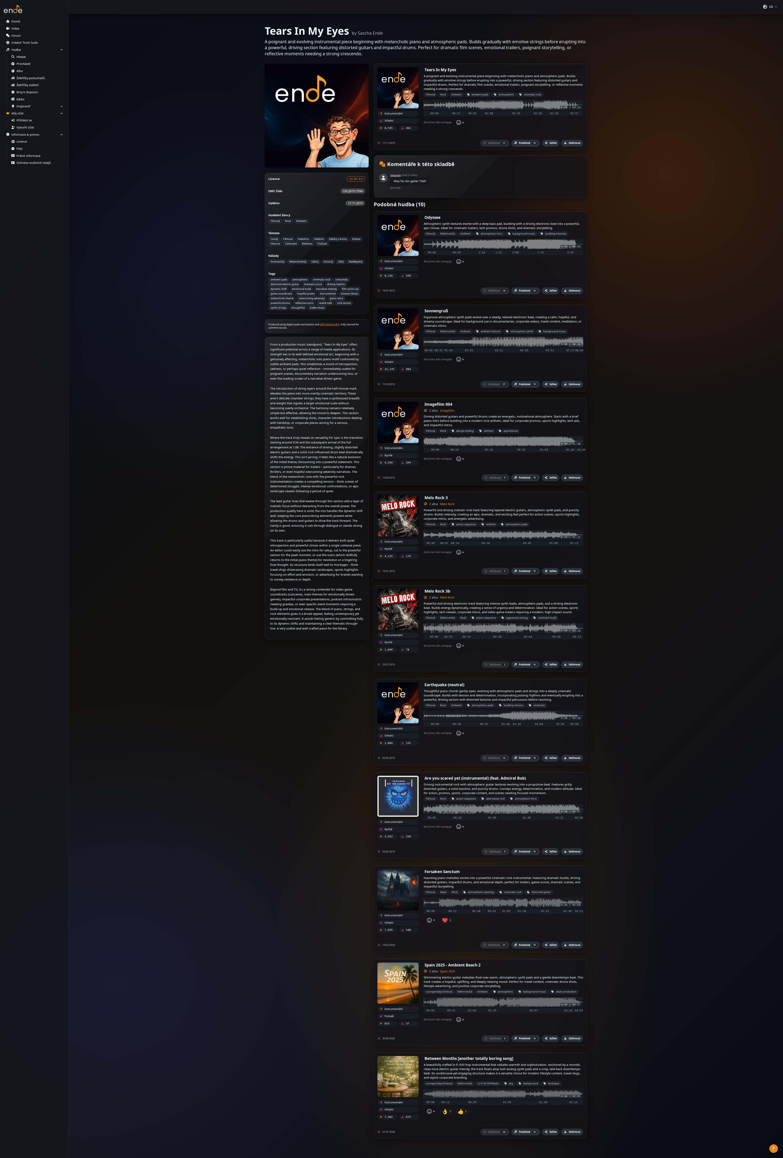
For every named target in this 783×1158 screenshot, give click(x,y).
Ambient (301, 221)
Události (319, 239)
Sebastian (395, 175)
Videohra (303, 239)
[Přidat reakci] (460, 122)
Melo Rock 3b (437, 591)
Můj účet (17, 113)
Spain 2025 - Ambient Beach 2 (453, 965)
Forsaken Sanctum (442, 871)
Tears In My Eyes (440, 70)
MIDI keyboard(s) (330, 324)
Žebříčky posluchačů (31, 78)
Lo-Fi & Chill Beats (488, 1083)
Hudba (16, 49)
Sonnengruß (436, 311)
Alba (20, 70)
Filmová (275, 221)
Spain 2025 (447, 971)
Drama (356, 239)
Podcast (322, 243)
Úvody (274, 239)
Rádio (20, 99)
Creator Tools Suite (24, 42)
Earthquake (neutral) (444, 685)
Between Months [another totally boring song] (469, 1058)
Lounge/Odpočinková (439, 991)
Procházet (23, 63)
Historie (275, 243)
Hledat (21, 56)
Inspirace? (24, 106)
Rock (288, 221)
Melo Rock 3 (436, 498)
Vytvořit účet (25, 127)
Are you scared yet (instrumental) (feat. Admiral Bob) (475, 778)
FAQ (19, 148)
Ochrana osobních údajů (34, 162)
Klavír (443, 892)
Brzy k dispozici (27, 92)
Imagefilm (447, 410)
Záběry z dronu (338, 239)
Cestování (291, 243)
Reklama (307, 243)
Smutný (328, 261)
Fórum (16, 35)
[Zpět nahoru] (773, 1148)
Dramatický (277, 261)
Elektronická (447, 233)
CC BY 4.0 (356, 178)
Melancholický (297, 261)
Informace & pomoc (25, 134)
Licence (22, 141)
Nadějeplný (355, 261)
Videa (15, 28)
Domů (15, 21)
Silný (341, 261)
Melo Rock (447, 503)
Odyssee (432, 217)
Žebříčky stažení (28, 84)
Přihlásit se (24, 120)
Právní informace (28, 155)
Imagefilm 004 (438, 404)
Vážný (315, 261)
